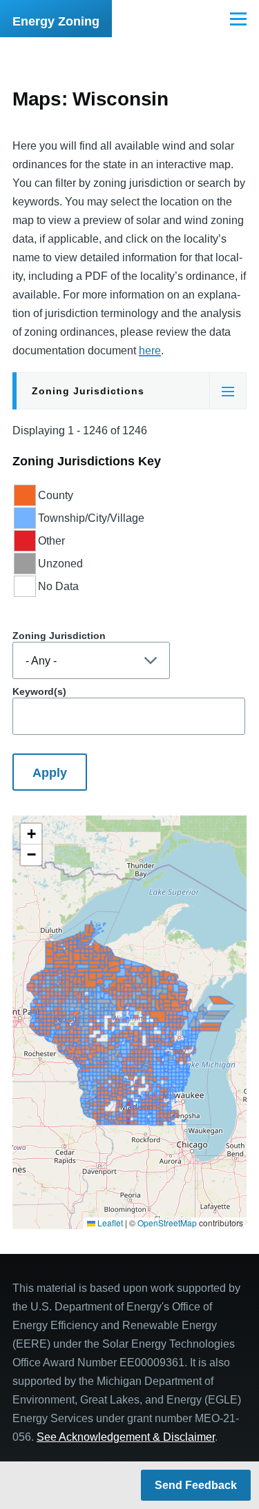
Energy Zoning (55, 21)
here (150, 350)
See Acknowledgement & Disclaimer (126, 1437)
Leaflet (109, 1222)
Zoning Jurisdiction (59, 635)
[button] (31, 834)
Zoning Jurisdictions (88, 390)
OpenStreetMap (167, 1222)
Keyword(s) (39, 691)
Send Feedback (196, 1485)
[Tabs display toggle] (228, 390)
